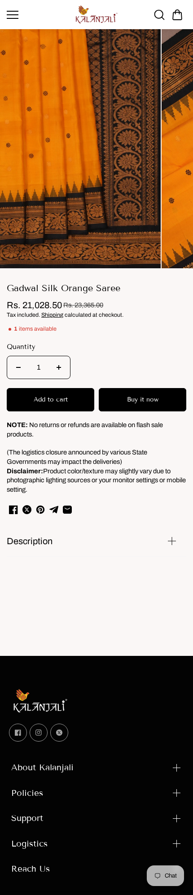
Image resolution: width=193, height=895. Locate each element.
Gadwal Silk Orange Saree (63, 288)
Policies (27, 793)
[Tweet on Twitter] (27, 509)
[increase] (59, 367)
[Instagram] (39, 733)
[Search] (159, 15)
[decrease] (18, 367)
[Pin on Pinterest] (40, 509)
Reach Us (30, 869)
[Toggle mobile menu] (38, 15)
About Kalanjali (42, 767)
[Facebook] (18, 733)
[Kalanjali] (96, 14)
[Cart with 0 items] (177, 15)
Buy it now (142, 399)
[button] (177, 15)
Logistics (29, 843)
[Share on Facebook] (13, 509)
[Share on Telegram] (54, 509)
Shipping (52, 315)
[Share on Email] (67, 509)
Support (27, 818)
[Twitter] (59, 733)
